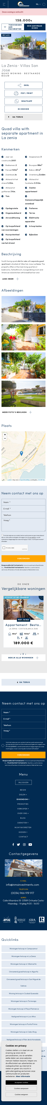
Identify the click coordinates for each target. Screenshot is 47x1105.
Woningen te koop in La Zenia (23, 956)
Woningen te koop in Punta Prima (23, 1024)
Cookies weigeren (21, 1094)
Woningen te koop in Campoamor (24, 948)
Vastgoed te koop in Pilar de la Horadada (23, 1039)
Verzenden (23, 755)
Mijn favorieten (23, 827)
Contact (23, 837)
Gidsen (22, 832)
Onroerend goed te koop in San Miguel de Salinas (23, 982)
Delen (22, 794)
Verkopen (22, 809)
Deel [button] (26, 85)
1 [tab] (20, 654)
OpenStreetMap (25, 480)
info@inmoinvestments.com (22, 884)
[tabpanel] (23, 622)
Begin (23, 790)
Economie (23, 109)
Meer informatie (23, 1076)
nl (37, 4)
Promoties (23, 804)
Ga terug (24, 682)
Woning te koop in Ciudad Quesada (23, 993)
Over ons (22, 813)
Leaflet (9, 480)
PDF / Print (26, 93)
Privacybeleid (32, 537)
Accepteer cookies (21, 1082)
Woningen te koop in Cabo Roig (23, 1032)
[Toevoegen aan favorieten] (41, 598)
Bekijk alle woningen (21, 658)
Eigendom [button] (22, 799)
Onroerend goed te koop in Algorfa (23, 971)
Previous (4, 46)
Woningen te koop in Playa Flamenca (23, 1009)
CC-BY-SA (41, 480)
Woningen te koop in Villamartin (23, 964)
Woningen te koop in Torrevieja (23, 1001)
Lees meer (8, 279)
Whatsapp (26, 101)
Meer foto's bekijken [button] (14, 412)
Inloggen (23, 782)
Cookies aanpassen (21, 1088)
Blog (23, 818)
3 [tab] (25, 654)
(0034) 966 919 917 (22, 893)
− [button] (5, 438)
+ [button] (5, 434)
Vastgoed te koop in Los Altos (23, 1016)
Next (43, 46)
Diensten (22, 823)
